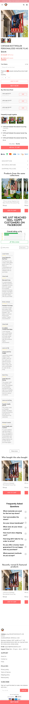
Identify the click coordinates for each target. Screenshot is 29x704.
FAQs (2, 661)
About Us (3, 656)
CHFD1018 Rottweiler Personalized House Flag (14, 126)
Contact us (4, 659)
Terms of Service (6, 672)
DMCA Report (11, 696)
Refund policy (5, 677)
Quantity (3, 74)
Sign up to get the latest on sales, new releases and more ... (14, 686)
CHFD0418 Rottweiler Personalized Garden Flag (15, 138)
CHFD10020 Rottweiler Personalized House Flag (9, 484)
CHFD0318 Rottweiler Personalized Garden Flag (15, 133)
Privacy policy (5, 669)
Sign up (24, 690)
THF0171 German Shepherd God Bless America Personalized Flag (11, 202)
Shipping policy (5, 675)
